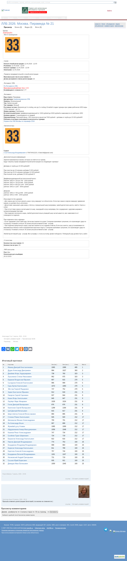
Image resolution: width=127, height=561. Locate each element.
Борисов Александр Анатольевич (20, 448)
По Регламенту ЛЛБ (11, 86)
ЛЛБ (63, 18)
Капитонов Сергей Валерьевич (19, 408)
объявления (99, 26)
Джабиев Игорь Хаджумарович (19, 373)
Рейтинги (31, 18)
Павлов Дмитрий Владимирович (20, 442)
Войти (109, 11)
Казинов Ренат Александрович (19, 432)
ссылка (67, 479)
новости (98, 24)
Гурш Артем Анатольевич (17, 386)
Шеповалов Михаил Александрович (21, 420)
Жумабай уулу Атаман (17, 426)
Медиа (10, 18)
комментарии (109, 26)
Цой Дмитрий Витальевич (17, 411)
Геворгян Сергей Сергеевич (18, 395)
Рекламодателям (60, 528)
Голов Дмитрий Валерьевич (18, 404)
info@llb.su (50, 528)
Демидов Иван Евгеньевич (18, 464)
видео (118, 24)
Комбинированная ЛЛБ (22, 99)
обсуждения (110, 24)
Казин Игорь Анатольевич (17, 398)
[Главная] (6, 10)
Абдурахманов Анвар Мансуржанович (22, 429)
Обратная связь (40, 528)
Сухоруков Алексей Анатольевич (20, 383)
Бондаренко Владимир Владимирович (22, 445)
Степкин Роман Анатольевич (18, 417)
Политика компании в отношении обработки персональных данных (22, 530)
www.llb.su (30, 528)
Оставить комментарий (12, 339)
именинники (119, 26)
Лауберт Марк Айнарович (17, 401)
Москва (15, 341)
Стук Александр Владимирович (15, 153)
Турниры (20, 18)
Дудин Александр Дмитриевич (19, 370)
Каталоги (43, 18)
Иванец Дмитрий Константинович (20, 367)
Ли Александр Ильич (16, 423)
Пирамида (7, 341)
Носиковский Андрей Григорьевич (20, 457)
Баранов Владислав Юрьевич (19, 380)
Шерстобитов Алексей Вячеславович (22, 414)
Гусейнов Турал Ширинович (18, 436)
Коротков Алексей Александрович (21, 451)
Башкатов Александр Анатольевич (21, 439)
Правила (54, 18)
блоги (103, 24)
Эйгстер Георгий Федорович (18, 389)
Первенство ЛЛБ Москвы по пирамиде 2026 (19, 121)
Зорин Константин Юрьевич (18, 392)
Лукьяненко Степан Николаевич (20, 377)
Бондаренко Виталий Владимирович (21, 454)
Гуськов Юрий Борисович (17, 460)
